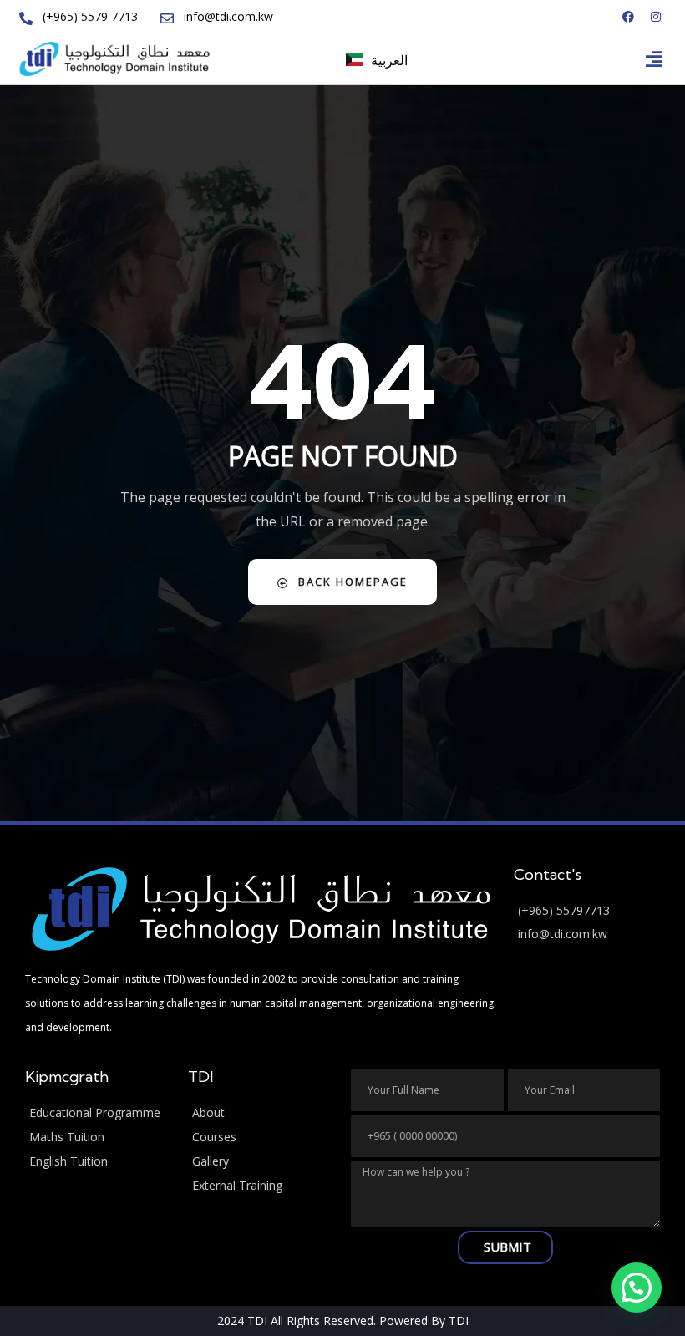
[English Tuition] (98, 1162)
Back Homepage (353, 581)
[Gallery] (261, 1162)
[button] (654, 58)
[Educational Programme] (98, 1113)
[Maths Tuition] (98, 1137)
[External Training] (261, 1186)
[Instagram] (655, 16)
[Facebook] (628, 16)
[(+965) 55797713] (587, 911)
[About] (261, 1113)
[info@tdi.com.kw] (587, 934)
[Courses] (261, 1137)
